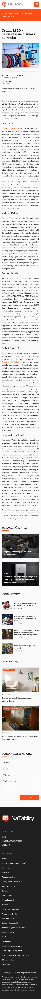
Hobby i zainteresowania (12, 882)
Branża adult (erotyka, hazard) (14, 863)
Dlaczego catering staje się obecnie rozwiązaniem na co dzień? (25, 618)
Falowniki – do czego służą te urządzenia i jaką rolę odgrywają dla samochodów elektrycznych (20, 579)
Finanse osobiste (8, 877)
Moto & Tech (6, 84)
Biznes (4, 859)
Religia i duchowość (10, 923)
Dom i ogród (6, 868)
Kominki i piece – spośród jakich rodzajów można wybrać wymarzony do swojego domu (26, 633)
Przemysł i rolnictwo (10, 914)
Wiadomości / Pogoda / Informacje (15, 955)
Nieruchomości (8, 900)
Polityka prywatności (12, 841)
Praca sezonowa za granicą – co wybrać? (26, 647)
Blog (4, 837)
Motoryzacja (7, 895)
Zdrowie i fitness (8, 960)
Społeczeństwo (8, 932)
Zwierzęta (6, 964)
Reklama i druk (8, 918)
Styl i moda (6, 941)
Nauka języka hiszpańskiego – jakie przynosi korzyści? (25, 604)
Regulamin (6, 845)
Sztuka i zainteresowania (12, 946)
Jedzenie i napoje (8, 886)
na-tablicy (5, 78)
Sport (4, 937)
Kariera (5, 891)
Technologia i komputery (12, 951)
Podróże (5, 905)
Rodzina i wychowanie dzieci (13, 928)
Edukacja (5, 872)
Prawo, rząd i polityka (10, 909)
